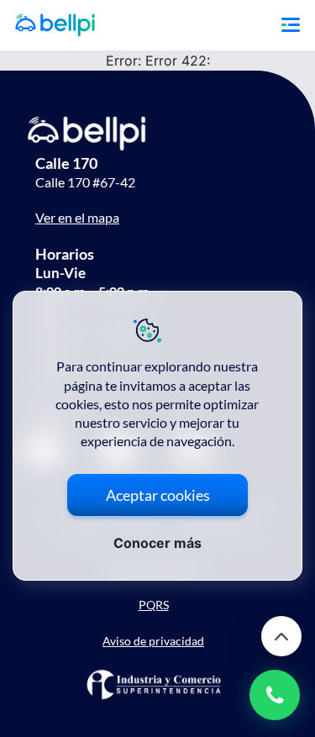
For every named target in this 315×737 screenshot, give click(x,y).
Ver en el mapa (77, 217)
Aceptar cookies (158, 495)
